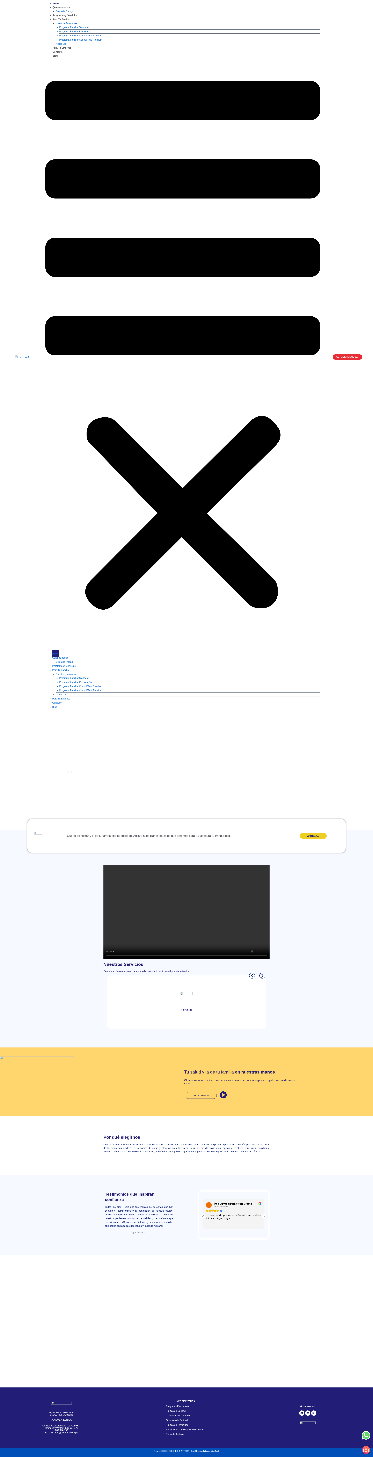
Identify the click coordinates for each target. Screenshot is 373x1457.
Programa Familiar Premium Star (76, 31)
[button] (182, 356)
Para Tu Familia (60, 19)
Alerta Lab (61, 44)
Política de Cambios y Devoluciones (184, 1429)
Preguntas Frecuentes (177, 1406)
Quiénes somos (61, 7)
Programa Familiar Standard (74, 27)
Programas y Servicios (65, 15)
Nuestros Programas (66, 23)
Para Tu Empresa (61, 48)
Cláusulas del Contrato (178, 1415)
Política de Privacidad (177, 1425)
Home (55, 3)
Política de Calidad (176, 1411)
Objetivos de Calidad (177, 1420)
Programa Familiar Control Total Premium (80, 40)
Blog (55, 56)
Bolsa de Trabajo (64, 11)
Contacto (57, 52)
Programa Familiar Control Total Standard (80, 35)
